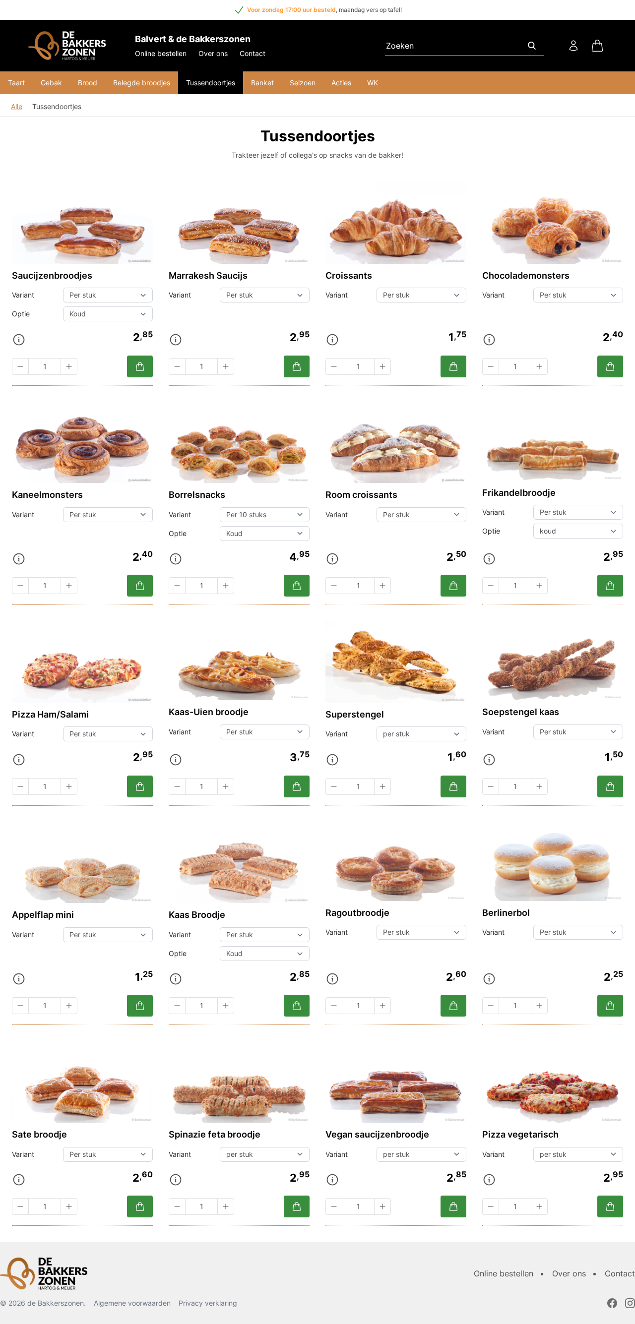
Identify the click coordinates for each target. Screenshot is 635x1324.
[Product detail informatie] (19, 340)
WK (372, 82)
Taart (16, 82)
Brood (87, 82)
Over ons (213, 53)
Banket (262, 82)
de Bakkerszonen (55, 1303)
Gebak (51, 82)
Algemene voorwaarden (132, 1303)
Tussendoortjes (210, 82)
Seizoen (303, 82)
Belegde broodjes (141, 82)
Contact (252, 53)
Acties (341, 82)
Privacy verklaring (208, 1303)
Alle (16, 106)
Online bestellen (161, 53)
